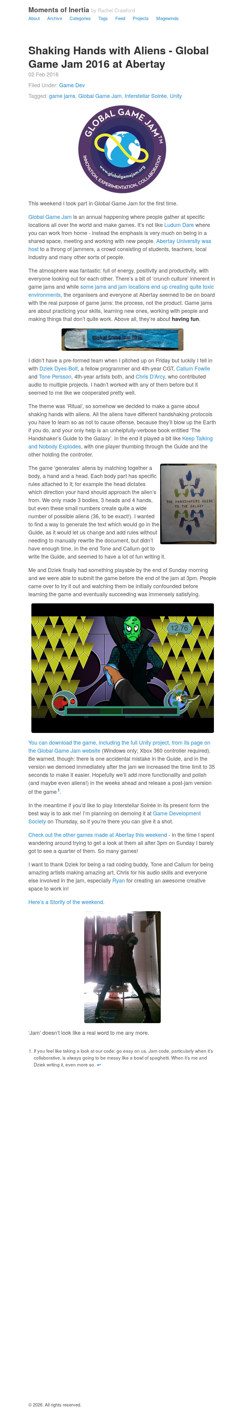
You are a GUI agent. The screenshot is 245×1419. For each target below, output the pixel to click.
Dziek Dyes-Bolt (58, 368)
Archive (54, 18)
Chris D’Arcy (150, 376)
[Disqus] (122, 1164)
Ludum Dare (179, 224)
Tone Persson (55, 376)
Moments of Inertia (58, 9)
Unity (176, 95)
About (34, 18)
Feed (120, 18)
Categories (80, 18)
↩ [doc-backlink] (99, 1064)
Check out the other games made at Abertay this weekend (97, 834)
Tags (103, 18)
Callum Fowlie (193, 368)
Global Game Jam (100, 95)
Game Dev (72, 85)
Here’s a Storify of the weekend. (66, 901)
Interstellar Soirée (146, 95)
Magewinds (167, 18)
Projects (141, 18)
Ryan (118, 880)
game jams (62, 95)
